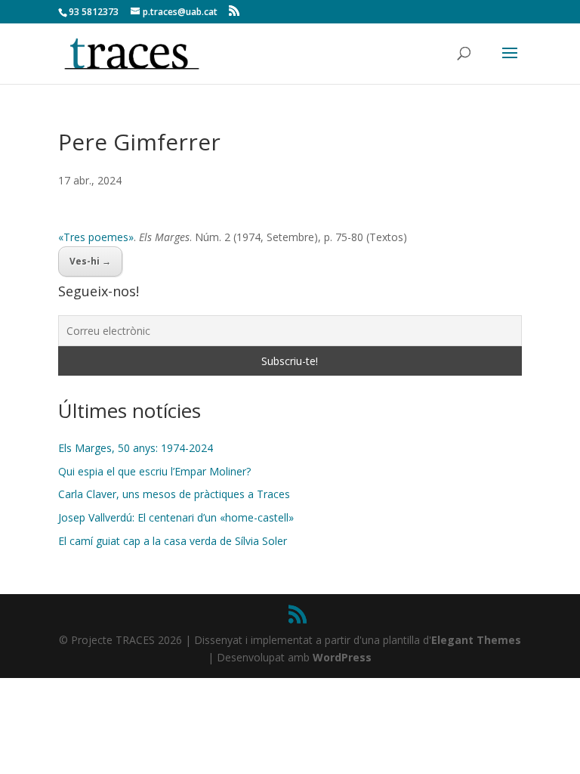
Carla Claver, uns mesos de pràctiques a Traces (174, 494)
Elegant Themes (476, 640)
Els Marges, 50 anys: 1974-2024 (135, 448)
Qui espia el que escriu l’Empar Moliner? (154, 471)
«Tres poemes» (96, 237)
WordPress (342, 657)
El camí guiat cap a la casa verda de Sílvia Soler (172, 541)
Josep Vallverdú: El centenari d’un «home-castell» (176, 517)
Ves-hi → (90, 261)
